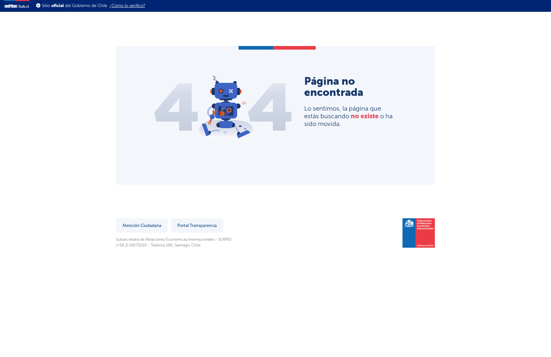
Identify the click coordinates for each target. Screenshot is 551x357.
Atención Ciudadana (141, 225)
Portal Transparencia (197, 225)
